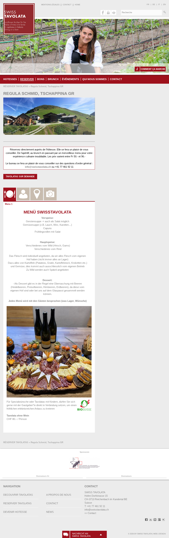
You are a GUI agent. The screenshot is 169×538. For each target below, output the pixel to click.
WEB (155, 534)
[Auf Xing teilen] (163, 520)
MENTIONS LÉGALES (50, 5)
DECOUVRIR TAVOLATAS (18, 494)
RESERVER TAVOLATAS (17, 503)
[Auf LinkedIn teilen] (155, 520)
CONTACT (67, 5)
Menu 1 (8, 204)
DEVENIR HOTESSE (15, 511)
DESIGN (162, 534)
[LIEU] (36, 190)
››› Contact (90, 513)
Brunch (53, 79)
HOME (77, 5)
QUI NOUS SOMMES (94, 79)
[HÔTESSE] (23, 190)
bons (40, 79)
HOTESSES (10, 79)
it (159, 4)
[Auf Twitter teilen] (151, 520)
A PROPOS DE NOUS (58, 494)
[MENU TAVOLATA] (9, 190)
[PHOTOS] (50, 190)
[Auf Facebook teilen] (146, 520)
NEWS (50, 511)
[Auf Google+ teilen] (159, 520)
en (164, 4)
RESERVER (27, 79)
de (153, 4)
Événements (70, 79)
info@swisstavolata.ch (38, 166)
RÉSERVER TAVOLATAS (15, 86)
